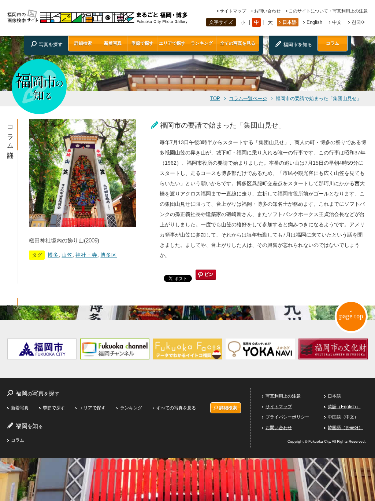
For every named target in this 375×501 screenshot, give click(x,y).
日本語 (289, 22)
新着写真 (113, 43)
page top (351, 316)
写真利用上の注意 (283, 396)
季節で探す (142, 43)
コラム (332, 43)
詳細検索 (83, 43)
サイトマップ (233, 11)
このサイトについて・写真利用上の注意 (328, 11)
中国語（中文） (343, 417)
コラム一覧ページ (248, 98)
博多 (53, 255)
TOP (215, 98)
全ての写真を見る (237, 43)
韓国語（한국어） (345, 427)
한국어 (359, 22)
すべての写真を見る (176, 407)
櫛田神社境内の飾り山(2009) (64, 240)
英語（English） (344, 406)
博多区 (108, 255)
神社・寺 (86, 255)
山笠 (67, 255)
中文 (337, 22)
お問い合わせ (267, 11)
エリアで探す (172, 43)
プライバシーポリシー (287, 417)
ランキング (202, 43)
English (314, 22)
